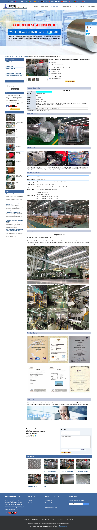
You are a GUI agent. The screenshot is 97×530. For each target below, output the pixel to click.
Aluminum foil (9, 61)
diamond (34, 426)
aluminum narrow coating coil (20, 160)
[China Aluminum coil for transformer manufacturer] (10, 117)
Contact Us (91, 7)
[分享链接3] (10, 106)
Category (11, 56)
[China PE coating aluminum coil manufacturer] (10, 170)
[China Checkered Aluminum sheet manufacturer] (10, 140)
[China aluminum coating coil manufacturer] (10, 147)
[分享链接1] (16, 106)
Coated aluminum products (12, 78)
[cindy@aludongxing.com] (33, 436)
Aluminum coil (9, 64)
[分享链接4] (7, 106)
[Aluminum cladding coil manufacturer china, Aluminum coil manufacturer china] (37, 68)
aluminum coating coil (18, 145)
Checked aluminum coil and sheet (21, 56)
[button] (2, 32)
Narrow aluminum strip (11, 71)
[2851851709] (31, 436)
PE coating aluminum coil (19, 168)
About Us (44, 7)
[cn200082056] (35, 436)
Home (36, 7)
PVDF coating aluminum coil (19, 176)
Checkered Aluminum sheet (19, 138)
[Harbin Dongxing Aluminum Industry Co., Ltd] (14, 6)
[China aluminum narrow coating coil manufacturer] (10, 162)
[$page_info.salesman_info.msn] (27, 436)
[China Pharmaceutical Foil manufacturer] (10, 125)
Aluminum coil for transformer (20, 115)
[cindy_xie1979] (29, 436)
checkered (38, 426)
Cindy (90, 27)
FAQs (75, 7)
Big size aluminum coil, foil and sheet (14, 75)
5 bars (30, 426)
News (82, 7)
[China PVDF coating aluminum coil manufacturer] (10, 178)
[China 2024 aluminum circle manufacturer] (10, 132)
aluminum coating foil (18, 153)
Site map (61, 519)
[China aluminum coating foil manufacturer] (10, 155)
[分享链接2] (13, 106)
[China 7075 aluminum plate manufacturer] (10, 185)
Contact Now (15, 109)
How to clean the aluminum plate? (13, 212)
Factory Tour (66, 7)
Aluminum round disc (10, 68)
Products (54, 7)
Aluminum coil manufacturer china (44, 92)
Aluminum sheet (9, 66)
